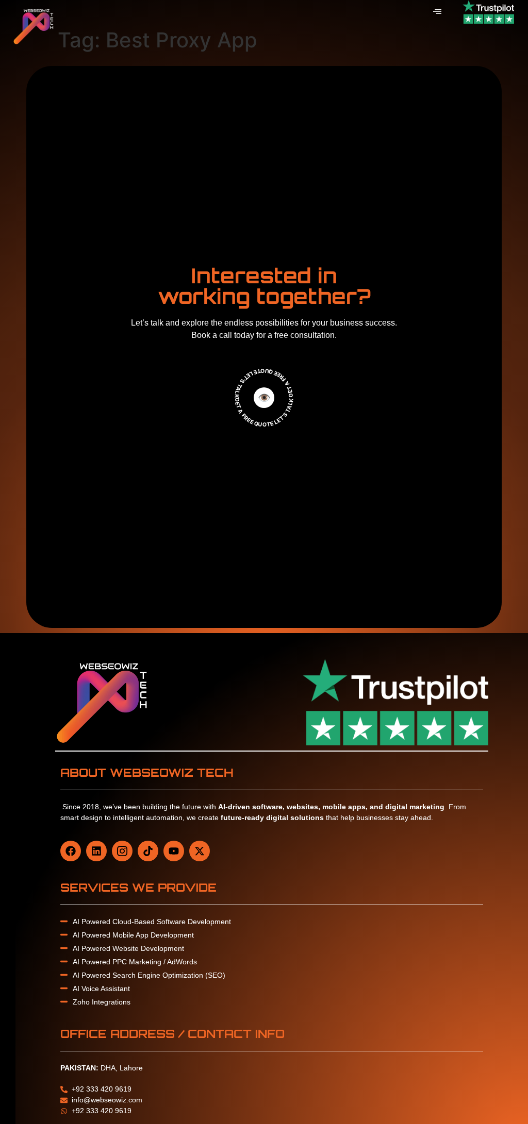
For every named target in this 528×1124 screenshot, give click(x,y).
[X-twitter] (199, 851)
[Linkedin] (96, 851)
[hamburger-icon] (437, 12)
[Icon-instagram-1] (122, 851)
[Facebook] (70, 851)
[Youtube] (173, 851)
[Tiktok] (148, 851)
